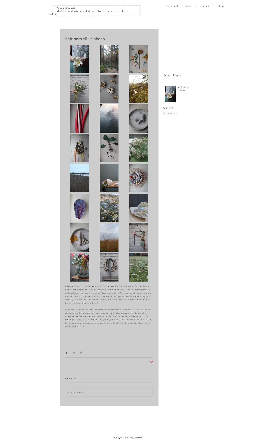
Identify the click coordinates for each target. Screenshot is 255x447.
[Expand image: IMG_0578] (109, 148)
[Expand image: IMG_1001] (139, 208)
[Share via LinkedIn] (81, 352)
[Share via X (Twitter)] (73, 352)
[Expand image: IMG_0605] (79, 208)
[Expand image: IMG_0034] (139, 89)
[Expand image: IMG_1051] (79, 148)
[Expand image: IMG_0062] (109, 178)
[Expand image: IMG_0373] (109, 237)
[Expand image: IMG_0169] (139, 178)
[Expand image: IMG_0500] (79, 59)
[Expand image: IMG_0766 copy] (139, 237)
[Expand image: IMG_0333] (109, 59)
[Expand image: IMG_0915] (109, 208)
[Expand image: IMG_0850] (79, 178)
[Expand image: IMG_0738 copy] (109, 267)
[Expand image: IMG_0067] (79, 267)
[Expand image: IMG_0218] (139, 118)
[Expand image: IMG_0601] (139, 59)
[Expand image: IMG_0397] (139, 267)
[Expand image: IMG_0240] (79, 237)
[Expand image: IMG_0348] (139, 148)
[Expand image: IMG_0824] (79, 89)
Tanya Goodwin (62, 8)
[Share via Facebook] (66, 352)
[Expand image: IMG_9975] (109, 118)
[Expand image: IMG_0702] (109, 89)
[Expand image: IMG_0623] (79, 118)
